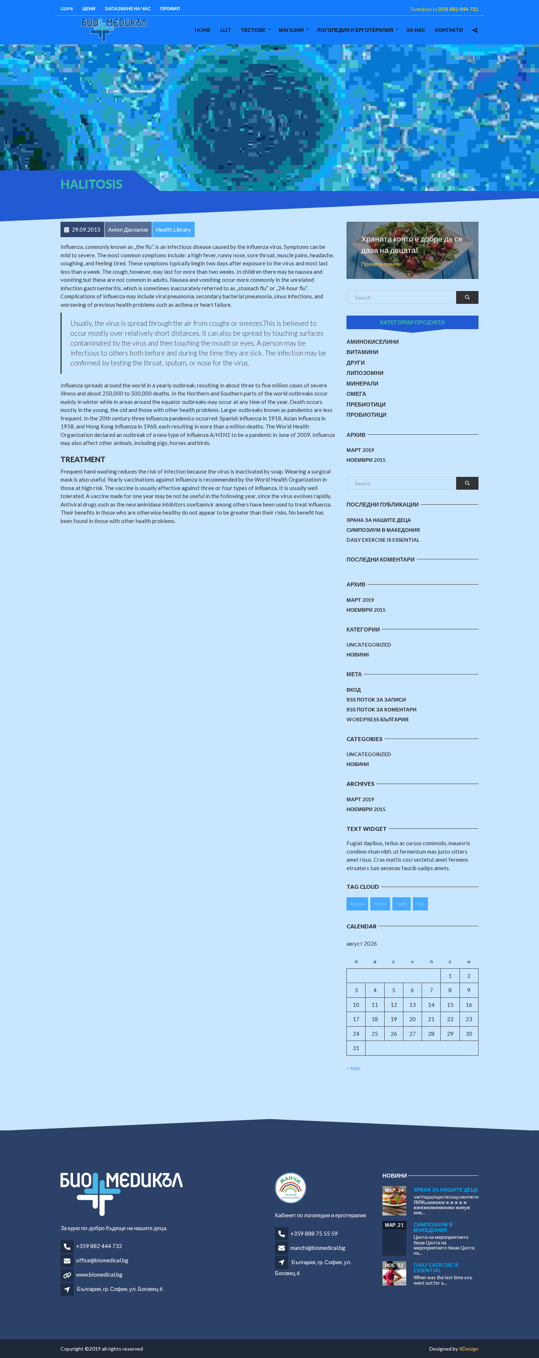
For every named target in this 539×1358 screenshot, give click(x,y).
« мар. (353, 1067)
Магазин (291, 30)
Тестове (253, 30)
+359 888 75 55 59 (314, 1233)
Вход (353, 690)
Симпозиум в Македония (383, 530)
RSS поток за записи (376, 699)
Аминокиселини (372, 341)
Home (203, 30)
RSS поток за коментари (381, 709)
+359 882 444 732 (99, 1246)
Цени (88, 8)
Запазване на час (128, 8)
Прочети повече (381, 264)
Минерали (362, 383)
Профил (170, 8)
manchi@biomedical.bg (317, 1247)
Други (355, 362)
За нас (415, 30)
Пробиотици (366, 414)
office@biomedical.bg (102, 1260)
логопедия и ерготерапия (355, 30)
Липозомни (365, 372)
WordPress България (377, 719)
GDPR (66, 8)
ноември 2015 (365, 460)
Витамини (362, 352)
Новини (357, 654)
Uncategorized (368, 644)
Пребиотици (366, 404)
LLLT (225, 30)
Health (401, 903)
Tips (420, 903)
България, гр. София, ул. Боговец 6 (120, 1288)
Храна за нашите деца (378, 520)
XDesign (468, 1349)
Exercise (357, 903)
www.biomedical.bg (99, 1274)
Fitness (380, 903)
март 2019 (360, 450)
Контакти (449, 30)
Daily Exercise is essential (382, 540)
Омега (356, 393)
